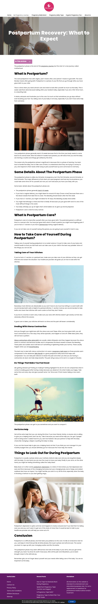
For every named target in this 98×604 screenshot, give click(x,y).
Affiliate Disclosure (13, 594)
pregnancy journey (47, 66)
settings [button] (62, 602)
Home (9, 15)
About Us (88, 15)
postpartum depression (41, 467)
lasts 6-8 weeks (43, 190)
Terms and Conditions (14, 591)
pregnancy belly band (60, 351)
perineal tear (43, 225)
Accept (72, 601)
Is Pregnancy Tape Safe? (45, 592)
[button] (29, 61)
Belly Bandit (38, 353)
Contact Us (10, 585)
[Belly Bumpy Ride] (49, 6)
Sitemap (9, 597)
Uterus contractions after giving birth (26, 340)
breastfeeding (34, 347)
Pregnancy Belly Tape (56, 15)
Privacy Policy (11, 588)
